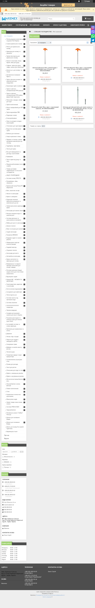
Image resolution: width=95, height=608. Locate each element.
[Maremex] (9, 18)
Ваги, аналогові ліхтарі (12, 190)
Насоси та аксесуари (12, 193)
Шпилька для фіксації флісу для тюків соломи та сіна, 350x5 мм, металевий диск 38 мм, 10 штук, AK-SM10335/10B (77, 108)
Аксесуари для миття (12, 253)
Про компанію (34, 25)
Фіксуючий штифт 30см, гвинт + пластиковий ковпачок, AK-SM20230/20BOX (45, 107)
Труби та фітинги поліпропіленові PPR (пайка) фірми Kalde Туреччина (14, 95)
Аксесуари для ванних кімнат (14, 210)
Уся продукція (21, 25)
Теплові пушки (10, 352)
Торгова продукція (11, 310)
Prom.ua (56, 591)
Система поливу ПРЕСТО (13, 178)
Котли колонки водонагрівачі (14, 289)
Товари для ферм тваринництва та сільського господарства (14, 170)
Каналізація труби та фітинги (14, 86)
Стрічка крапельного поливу (14, 43)
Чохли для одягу (11, 149)
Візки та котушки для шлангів (14, 229)
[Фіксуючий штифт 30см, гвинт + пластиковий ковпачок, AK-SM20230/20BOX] (45, 95)
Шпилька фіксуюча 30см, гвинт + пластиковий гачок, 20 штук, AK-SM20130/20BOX (78, 68)
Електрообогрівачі (11, 118)
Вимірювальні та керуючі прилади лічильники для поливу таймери (13, 265)
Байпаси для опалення (12, 133)
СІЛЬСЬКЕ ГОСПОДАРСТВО (43, 31)
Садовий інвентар (11, 247)
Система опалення (11, 302)
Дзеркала (9, 333)
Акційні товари (7, 25)
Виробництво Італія (11, 431)
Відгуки (6, 438)
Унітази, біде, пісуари (12, 336)
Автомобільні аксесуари (13, 256)
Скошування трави (11, 344)
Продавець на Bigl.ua (47, 593)
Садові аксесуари (11, 232)
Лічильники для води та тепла (15, 370)
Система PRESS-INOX (12, 407)
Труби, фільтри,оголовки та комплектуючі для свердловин (14, 81)
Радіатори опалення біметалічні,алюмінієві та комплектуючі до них (13, 201)
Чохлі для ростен (11, 367)
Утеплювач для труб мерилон (14, 126)
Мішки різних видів (11, 399)
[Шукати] (73, 18)
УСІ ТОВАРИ (8, 36)
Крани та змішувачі (11, 196)
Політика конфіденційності (57, 595)
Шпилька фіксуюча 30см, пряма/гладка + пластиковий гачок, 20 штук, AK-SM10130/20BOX (45, 69)
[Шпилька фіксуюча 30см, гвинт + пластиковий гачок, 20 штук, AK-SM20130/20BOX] (77, 56)
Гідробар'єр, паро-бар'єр (13, 146)
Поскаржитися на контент (43, 595)
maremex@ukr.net (9, 505)
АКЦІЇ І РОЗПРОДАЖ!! (12, 175)
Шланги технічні (10, 226)
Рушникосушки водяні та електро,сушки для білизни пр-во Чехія (14, 319)
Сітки (7, 391)
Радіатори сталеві (11, 115)
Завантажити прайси (77, 25)
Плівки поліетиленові (12, 388)
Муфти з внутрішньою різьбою (15, 376)
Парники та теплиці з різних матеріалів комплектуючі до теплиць (14, 141)
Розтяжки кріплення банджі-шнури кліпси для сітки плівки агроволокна (14, 272)
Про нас (6, 435)
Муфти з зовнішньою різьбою (14, 373)
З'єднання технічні (11, 250)
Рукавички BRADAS (12, 235)
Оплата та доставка (60, 25)
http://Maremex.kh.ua (10, 502)
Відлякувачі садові (11, 276)
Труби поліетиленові (12, 104)
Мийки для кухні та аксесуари (14, 223)
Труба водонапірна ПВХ (13, 112)
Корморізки (9, 156)
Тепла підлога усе (11, 295)
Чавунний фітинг (11, 410)
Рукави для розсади (12, 364)
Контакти (46, 25)
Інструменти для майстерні (14, 292)
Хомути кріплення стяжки (13, 136)
